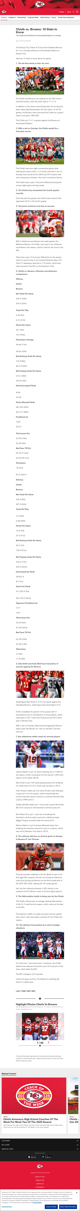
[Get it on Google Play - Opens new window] (46, 1157)
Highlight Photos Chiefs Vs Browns (36, 1004)
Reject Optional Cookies (68, 1207)
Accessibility (40, 1187)
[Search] (73, 11)
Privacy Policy (40, 1177)
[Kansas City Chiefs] (40, 1166)
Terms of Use (40, 1180)
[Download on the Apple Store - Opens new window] (32, 1157)
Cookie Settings (7, 1206)
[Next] (48, 1042)
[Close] (76, 1192)
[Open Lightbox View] (40, 1031)
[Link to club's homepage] (4, 11)
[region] (40, 1200)
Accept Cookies (51, 1207)
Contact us (40, 1183)
